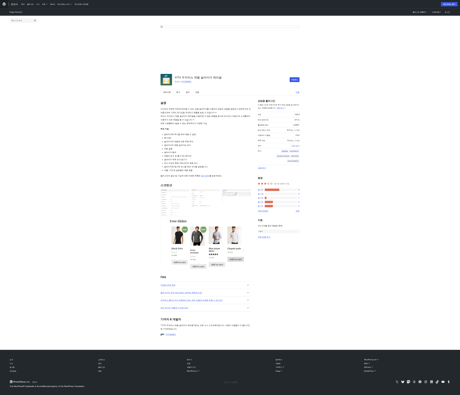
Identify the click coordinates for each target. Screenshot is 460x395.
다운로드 (294, 80)
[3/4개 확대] (247, 192)
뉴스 (11, 363)
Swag (279, 371)
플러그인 (101, 367)
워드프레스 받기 (449, 4)
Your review (263, 211)
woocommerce (293, 161)
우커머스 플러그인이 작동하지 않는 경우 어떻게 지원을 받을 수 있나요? (191, 300)
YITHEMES (186, 81)
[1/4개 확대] (186, 192)
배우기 (189, 360)
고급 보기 (262, 168)
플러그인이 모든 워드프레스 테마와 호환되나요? (181, 293)
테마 (100, 363)
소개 (11, 360)
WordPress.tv (193, 371)
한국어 (34, 382)
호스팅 (12, 367)
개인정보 (13, 371)
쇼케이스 (101, 360)
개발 (197, 92)
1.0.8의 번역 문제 (168, 285)
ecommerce (294, 151)
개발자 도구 (191, 367)
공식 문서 (205, 176)
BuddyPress (370, 371)
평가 (178, 92)
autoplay (285, 151)
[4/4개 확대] (247, 221)
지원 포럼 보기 (264, 237)
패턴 (100, 371)
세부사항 (167, 92)
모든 (297, 211)
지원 (297, 92)
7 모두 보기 (295, 146)
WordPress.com (371, 360)
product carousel (283, 156)
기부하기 (280, 367)
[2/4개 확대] (217, 192)
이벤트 (278, 363)
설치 (188, 92)
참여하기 (279, 360)
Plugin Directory (16, 12)
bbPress (368, 367)
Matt (367, 363)
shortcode (295, 156)
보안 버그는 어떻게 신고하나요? (174, 308)
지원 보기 (280, 108)
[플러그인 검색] (35, 20)
